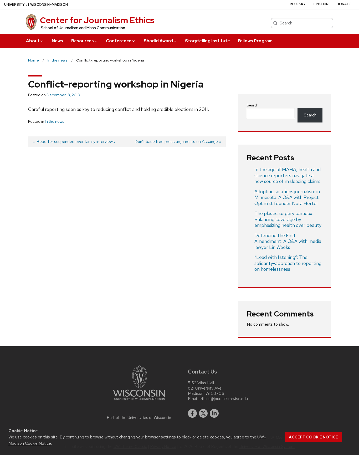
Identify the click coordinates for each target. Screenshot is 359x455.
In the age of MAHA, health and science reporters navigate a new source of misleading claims (287, 175)
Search (252, 105)
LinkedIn (321, 4)
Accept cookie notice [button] (313, 437)
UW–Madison (36, 4)
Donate (344, 4)
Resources (82, 41)
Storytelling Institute (207, 41)
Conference (118, 41)
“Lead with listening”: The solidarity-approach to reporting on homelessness (287, 263)
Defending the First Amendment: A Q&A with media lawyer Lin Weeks (287, 241)
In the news (54, 121)
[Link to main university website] (139, 401)
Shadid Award (158, 41)
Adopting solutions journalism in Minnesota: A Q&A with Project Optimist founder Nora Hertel (287, 197)
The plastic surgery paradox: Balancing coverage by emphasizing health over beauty (287, 219)
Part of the (139, 417)
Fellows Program (255, 41)
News (57, 41)
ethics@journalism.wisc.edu (223, 398)
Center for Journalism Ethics (97, 20)
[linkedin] (214, 413)
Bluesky (298, 4)
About (33, 41)
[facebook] (192, 413)
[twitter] (203, 413)
